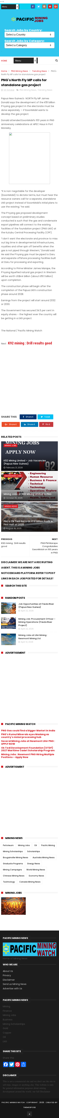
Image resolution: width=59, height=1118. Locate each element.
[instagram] (44, 6)
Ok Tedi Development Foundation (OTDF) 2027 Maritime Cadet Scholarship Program (28, 749)
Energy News (33, 863)
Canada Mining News (29, 881)
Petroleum (8, 845)
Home (4, 60)
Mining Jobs (10, 445)
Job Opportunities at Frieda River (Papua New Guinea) (36, 605)
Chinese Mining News (13, 875)
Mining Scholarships (13, 851)
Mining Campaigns (12, 869)
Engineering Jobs (13, 476)
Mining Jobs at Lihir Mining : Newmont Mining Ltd (32, 637)
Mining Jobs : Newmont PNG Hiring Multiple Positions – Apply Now (27, 756)
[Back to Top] (29, 1113)
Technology (9, 881)
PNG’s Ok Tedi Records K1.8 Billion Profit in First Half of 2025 (28, 523)
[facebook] (33, 6)
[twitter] (39, 6)
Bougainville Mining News (15, 857)
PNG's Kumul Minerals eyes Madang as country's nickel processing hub (25, 736)
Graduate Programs (13, 863)
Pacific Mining (48, 845)
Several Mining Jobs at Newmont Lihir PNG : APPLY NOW (28, 742)
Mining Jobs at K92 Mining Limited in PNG (27, 494)
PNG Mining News (19, 71)
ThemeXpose (29, 1107)
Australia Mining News (44, 857)
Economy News (36, 875)
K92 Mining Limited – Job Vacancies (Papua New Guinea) (25, 462)
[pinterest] (50, 6)
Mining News (11, 506)
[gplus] (56, 6)
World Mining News (35, 869)
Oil (35, 845)
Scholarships (33, 851)
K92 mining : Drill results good (30, 343)
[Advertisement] (29, 377)
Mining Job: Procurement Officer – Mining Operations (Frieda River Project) (36, 622)
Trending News (39, 71)
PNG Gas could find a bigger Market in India (28, 730)
